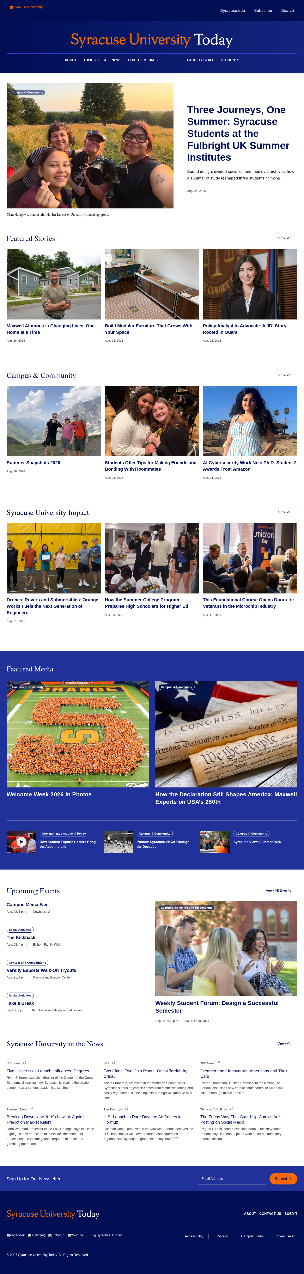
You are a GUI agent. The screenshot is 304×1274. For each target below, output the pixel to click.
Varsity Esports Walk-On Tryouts (41, 970)
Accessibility (194, 1236)
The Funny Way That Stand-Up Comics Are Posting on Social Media (240, 1119)
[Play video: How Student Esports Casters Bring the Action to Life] (21, 842)
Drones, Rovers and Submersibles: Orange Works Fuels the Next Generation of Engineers (52, 606)
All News (113, 60)
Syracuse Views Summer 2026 (257, 842)
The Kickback (21, 937)
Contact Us (270, 1213)
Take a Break (20, 1003)
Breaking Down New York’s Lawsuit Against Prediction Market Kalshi (46, 1119)
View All (284, 238)
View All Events (278, 890)
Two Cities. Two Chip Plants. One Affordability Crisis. (145, 1074)
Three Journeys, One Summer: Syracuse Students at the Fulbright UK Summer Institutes (238, 133)
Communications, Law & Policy (64, 833)
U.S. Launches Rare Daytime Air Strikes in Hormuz (142, 1119)
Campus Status (252, 1236)
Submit (281, 1178)
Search (287, 10)
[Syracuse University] (36, 10)
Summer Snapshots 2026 (33, 462)
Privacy (222, 1236)
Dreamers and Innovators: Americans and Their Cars (244, 1074)
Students (230, 60)
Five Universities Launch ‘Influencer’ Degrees (48, 1071)
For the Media (141, 60)
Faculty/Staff (200, 60)
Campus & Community (27, 92)
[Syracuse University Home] (152, 39)
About (71, 60)
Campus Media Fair (27, 904)
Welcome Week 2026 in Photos (49, 794)
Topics (89, 60)
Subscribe (263, 10)
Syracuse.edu (232, 10)
